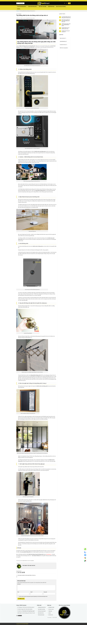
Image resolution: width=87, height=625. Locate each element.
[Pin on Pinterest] (22, 572)
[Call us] (18, 0)
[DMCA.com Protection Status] (19, 615)
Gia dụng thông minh (68, 0)
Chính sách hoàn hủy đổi (41, 611)
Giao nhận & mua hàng (41, 609)
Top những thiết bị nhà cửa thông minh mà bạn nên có (66, 17)
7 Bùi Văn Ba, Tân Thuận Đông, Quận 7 (28, 611)
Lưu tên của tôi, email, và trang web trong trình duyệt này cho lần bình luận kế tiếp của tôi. (33, 596)
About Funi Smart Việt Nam (61, 6)
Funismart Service (63, 44)
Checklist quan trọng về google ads (66, 31)
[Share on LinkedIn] (24, 572)
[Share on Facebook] (17, 572)
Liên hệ (18, 8)
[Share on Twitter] (19, 572)
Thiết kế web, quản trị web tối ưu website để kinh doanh (66, 24)
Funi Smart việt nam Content (30, 18)
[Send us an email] (17, 0)
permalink (32, 560)
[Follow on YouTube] (19, 0)
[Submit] (25, 3)
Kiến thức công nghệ (42, 6)
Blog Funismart (25, 560)
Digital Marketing (51, 6)
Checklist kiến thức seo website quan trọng (65, 28)
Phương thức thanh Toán (42, 607)
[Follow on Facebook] (16, 0)
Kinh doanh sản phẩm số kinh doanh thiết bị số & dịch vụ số (66, 20)
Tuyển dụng (50, 611)
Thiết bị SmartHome (61, 0)
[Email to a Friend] (20, 572)
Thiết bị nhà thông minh (32, 6)
